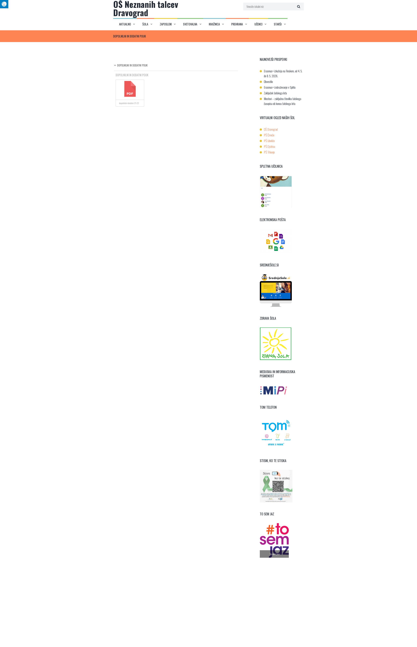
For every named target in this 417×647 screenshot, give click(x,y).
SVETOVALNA (190, 24)
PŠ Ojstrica (269, 146)
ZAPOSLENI (166, 24)
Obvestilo (268, 82)
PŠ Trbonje (269, 152)
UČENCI (258, 24)
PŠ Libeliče (269, 141)
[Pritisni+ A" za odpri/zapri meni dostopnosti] (4, 4)
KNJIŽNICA (214, 24)
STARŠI (278, 24)
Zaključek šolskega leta (275, 93)
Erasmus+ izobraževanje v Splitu (279, 87)
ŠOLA (145, 24)
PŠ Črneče (269, 135)
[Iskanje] (298, 6)
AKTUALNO (125, 24)
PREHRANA (237, 24)
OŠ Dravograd (271, 129)
